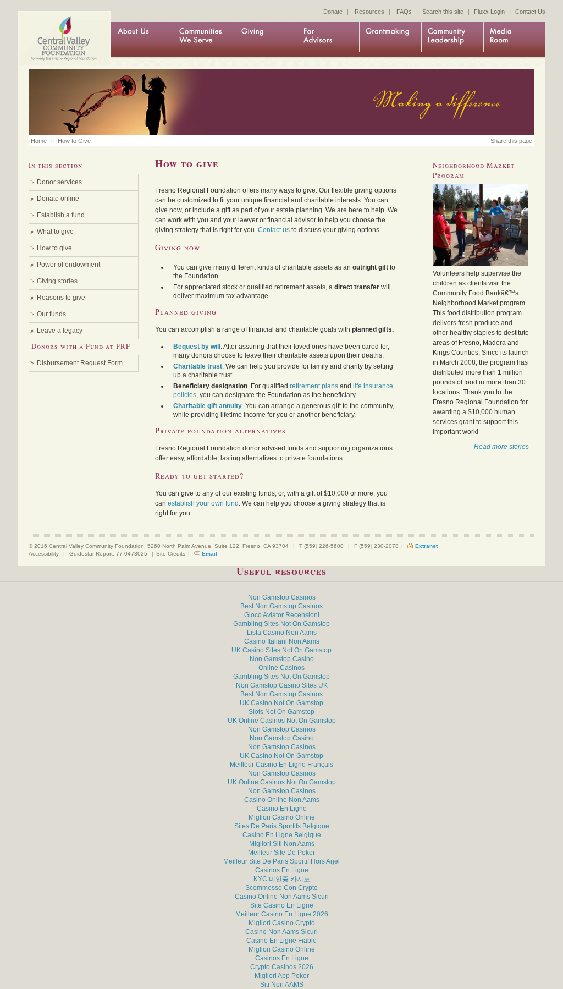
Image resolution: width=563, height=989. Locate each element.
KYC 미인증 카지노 (281, 879)
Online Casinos (281, 668)
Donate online (58, 198)
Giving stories (57, 281)
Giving (266, 39)
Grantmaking (390, 39)
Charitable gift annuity (207, 406)
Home (62, 29)
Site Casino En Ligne (281, 905)
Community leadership (452, 39)
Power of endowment (68, 264)
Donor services (59, 182)
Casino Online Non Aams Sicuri (282, 896)
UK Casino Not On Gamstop (281, 703)
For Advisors (328, 39)
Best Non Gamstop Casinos (281, 606)
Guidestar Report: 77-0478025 (108, 554)
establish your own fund (203, 503)
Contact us (274, 230)
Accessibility (44, 554)
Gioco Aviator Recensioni (281, 615)
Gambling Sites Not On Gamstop (281, 624)
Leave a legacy (59, 330)
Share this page (511, 141)
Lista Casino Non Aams (282, 632)
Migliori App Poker (282, 976)
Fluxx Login (489, 11)
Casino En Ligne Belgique (281, 835)
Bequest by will (196, 346)
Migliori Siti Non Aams (281, 844)
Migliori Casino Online (282, 817)
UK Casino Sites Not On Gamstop (281, 650)
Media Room (514, 39)
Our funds (51, 314)
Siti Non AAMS (281, 984)
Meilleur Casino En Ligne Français (281, 764)
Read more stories (501, 446)
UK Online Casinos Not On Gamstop (282, 720)
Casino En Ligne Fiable (281, 940)
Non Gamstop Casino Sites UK (282, 685)
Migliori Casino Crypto (282, 923)
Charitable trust (197, 366)
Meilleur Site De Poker (281, 852)
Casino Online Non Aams (281, 800)
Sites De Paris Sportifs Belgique (281, 826)
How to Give (74, 141)
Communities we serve (204, 39)
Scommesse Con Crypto (281, 888)
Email (209, 554)
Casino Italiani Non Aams (281, 641)
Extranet (426, 546)
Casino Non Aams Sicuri (281, 932)
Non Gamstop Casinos (282, 597)
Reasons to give (61, 297)
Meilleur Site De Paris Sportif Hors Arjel (281, 861)
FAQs (404, 11)
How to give (54, 248)
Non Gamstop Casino (282, 659)
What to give (55, 231)
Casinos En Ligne (281, 870)
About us (142, 39)
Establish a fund (61, 215)
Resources (369, 11)
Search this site (442, 11)
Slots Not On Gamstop (281, 712)
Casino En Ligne (282, 808)
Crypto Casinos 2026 (281, 967)
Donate (333, 11)
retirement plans (314, 386)
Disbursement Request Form (80, 363)
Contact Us (530, 11)
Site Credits (170, 554)
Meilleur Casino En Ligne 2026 (281, 914)
